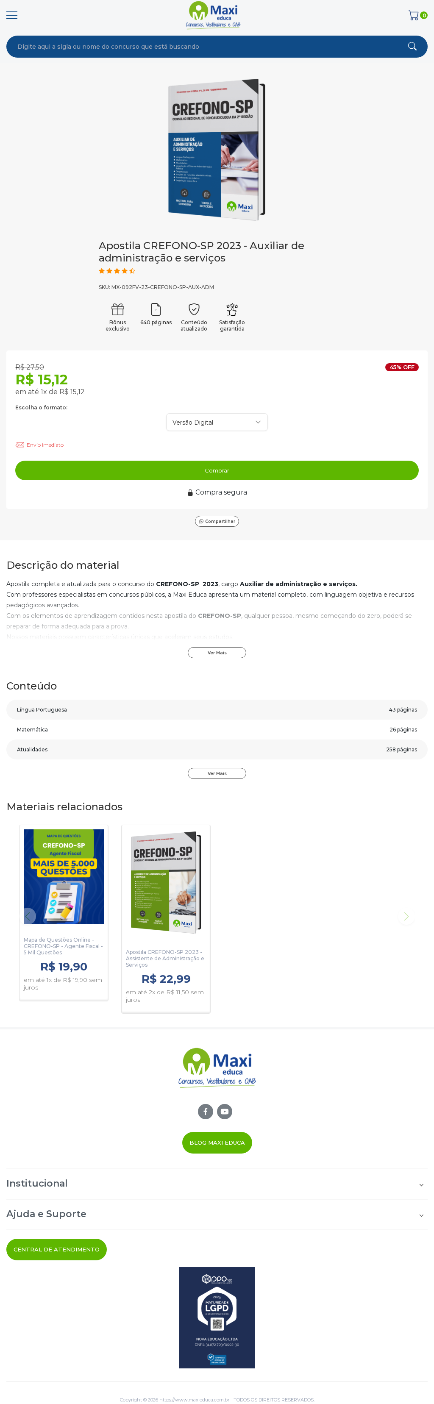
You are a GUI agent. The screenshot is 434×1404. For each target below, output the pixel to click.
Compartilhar (220, 521)
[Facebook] (205, 1111)
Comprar (217, 470)
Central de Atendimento (57, 1249)
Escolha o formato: (41, 407)
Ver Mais (217, 653)
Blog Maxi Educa (217, 1142)
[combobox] (179, 46)
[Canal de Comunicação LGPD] (217, 1317)
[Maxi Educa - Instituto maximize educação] (217, 1075)
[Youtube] (224, 1111)
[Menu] (11, 15)
